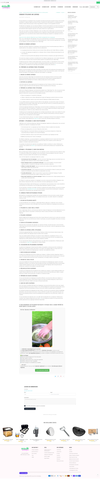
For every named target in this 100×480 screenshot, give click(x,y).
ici (55, 64)
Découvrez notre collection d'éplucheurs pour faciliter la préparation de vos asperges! (37, 37)
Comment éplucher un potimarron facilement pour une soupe (72, 51)
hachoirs (33, 145)
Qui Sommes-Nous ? (35, 451)
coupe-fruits (36, 118)
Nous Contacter (34, 453)
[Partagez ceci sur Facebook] (58, 376)
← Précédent (58, 12)
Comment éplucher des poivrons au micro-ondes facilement (73, 34)
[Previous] (2, 433)
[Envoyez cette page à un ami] (64, 376)
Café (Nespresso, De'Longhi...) (73, 464)
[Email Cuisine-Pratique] (1, 2)
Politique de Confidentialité (48, 454)
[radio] (25, 391)
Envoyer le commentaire (30, 408)
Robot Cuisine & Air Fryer (73, 457)
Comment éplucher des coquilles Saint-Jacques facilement (73, 40)
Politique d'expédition (35, 449)
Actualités (70, 451)
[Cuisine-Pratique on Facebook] (2, 2)
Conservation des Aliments (73, 453)
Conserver (58, 455)
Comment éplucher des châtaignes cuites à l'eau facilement (73, 63)
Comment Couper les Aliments (74, 460)
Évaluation (26, 389)
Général (70, 449)
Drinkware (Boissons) (72, 462)
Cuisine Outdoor (71, 466)
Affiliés (33, 457)
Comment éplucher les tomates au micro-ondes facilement (73, 22)
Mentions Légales (47, 456)
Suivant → (63, 12)
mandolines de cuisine (32, 188)
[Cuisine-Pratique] (6, 7)
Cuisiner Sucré (59, 451)
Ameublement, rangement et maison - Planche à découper (73, 16)
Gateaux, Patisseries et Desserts (74, 455)
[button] (37, 7)
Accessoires (58, 457)
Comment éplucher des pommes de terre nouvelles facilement (73, 57)
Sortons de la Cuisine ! (60, 460)
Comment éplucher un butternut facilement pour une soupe (72, 46)
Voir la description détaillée (42, 370)
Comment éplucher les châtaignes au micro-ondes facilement (72, 68)
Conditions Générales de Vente (49, 452)
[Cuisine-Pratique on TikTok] (6, 2)
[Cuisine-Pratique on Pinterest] (4, 2)
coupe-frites (29, 242)
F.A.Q (32, 455)
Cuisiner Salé (59, 449)
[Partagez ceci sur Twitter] (55, 376)
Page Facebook (46, 458)
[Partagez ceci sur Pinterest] (61, 376)
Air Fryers (58, 453)
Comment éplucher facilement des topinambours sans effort (72, 28)
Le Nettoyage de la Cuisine (73, 470)
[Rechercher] (97, 7)
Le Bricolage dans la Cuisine (73, 468)
